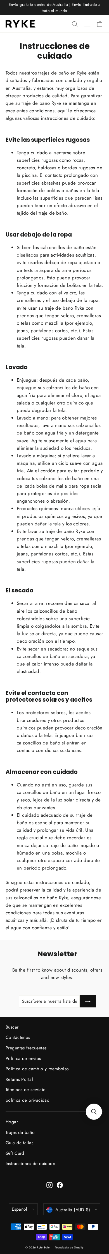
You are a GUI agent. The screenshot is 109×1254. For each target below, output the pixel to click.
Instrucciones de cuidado (30, 1163)
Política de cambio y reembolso (37, 1069)
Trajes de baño (20, 1132)
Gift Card (15, 1153)
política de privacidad (27, 1100)
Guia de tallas (19, 1142)
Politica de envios (23, 1058)
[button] (94, 1112)
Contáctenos (18, 1037)
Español (19, 1209)
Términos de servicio (26, 1089)
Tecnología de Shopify (69, 1247)
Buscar (12, 1027)
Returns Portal (19, 1079)
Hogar (12, 1122)
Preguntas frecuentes (26, 1048)
